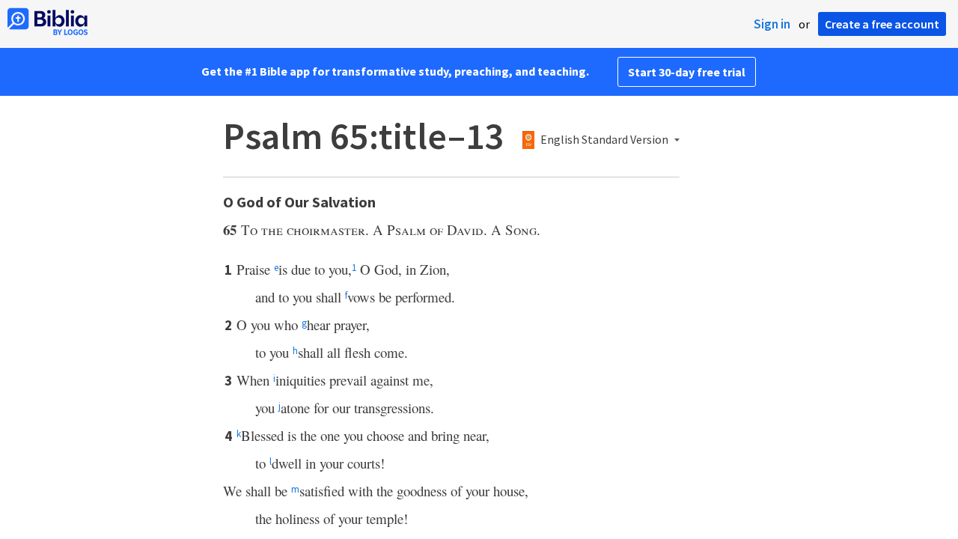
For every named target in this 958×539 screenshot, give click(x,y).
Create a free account (882, 23)
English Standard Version (604, 140)
